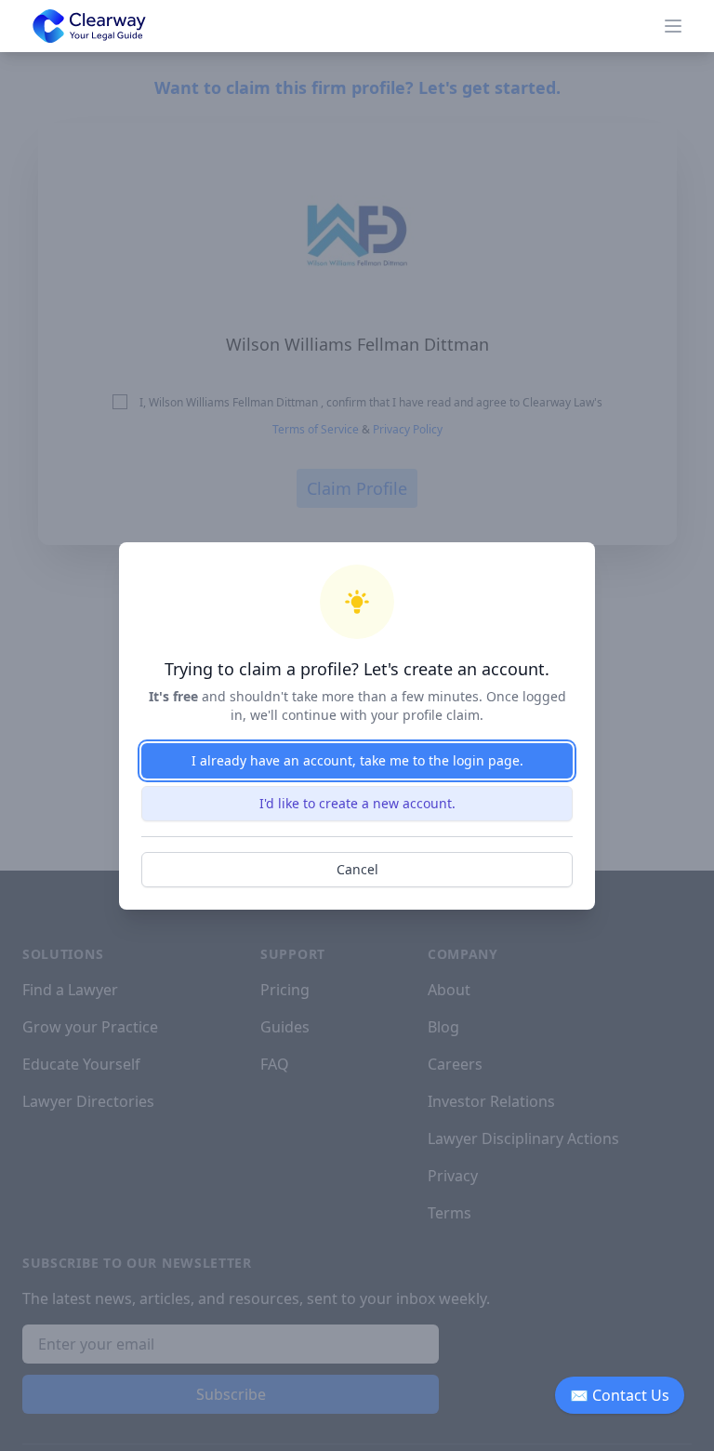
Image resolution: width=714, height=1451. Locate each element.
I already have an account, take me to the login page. (357, 760)
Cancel (357, 869)
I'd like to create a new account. (357, 803)
